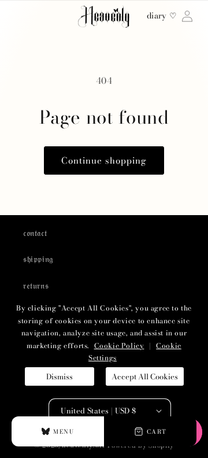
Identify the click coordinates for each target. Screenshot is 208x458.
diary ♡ (162, 16)
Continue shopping (104, 160)
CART (157, 431)
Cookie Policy (119, 345)
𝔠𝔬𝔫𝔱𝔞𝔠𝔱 (35, 233)
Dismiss (59, 376)
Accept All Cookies (145, 376)
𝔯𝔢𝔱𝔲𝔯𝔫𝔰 (36, 285)
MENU (63, 431)
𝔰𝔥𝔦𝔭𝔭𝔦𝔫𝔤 (38, 259)
